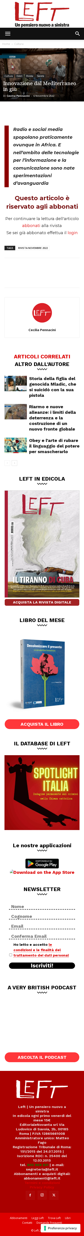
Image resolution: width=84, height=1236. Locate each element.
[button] (7, 34)
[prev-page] (7, 463)
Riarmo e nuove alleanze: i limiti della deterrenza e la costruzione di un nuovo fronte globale (52, 418)
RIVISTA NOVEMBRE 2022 (33, 248)
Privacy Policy (42, 1187)
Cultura (19, 44)
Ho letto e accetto (41, 949)
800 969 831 (38, 1165)
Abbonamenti (18, 1218)
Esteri (19, 76)
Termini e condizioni (42, 1183)
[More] (56, 113)
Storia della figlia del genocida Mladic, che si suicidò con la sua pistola (52, 387)
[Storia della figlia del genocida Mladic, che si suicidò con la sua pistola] (15, 383)
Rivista (29, 76)
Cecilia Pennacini (18, 95)
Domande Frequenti (49, 1223)
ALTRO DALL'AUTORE (42, 364)
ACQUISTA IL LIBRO (42, 724)
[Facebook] (11, 113)
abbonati (31, 225)
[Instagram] (42, 1195)
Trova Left (54, 1218)
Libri (68, 1218)
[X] (26, 113)
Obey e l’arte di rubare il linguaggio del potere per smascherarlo (54, 446)
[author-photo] (42, 324)
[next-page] (14, 463)
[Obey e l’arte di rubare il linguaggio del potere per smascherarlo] (15, 445)
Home (6, 44)
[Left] (42, 14)
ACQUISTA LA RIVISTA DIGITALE (42, 602)
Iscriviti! (42, 966)
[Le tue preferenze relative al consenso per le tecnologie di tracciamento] (60, 1228)
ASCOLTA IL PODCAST (42, 1057)
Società (40, 76)
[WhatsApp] (40, 113)
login (73, 232)
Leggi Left (38, 1218)
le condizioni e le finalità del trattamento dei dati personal (41, 949)
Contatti (27, 1223)
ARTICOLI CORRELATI (42, 356)
